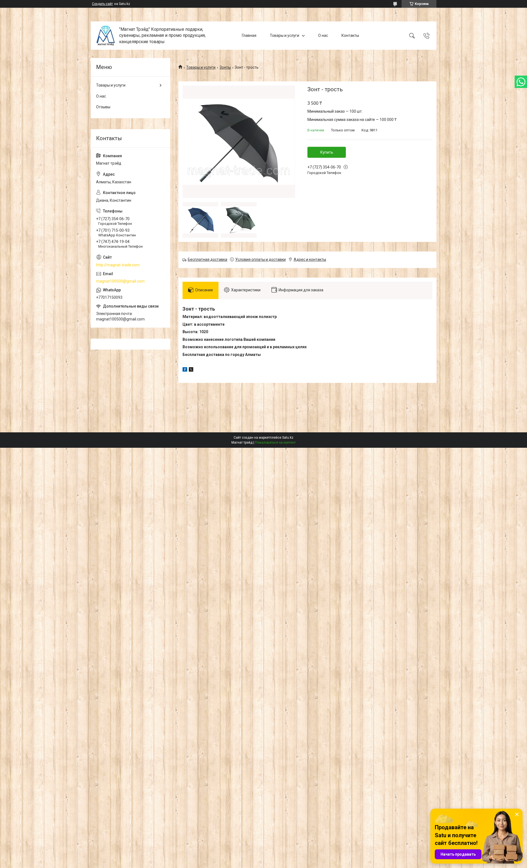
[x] (191, 370)
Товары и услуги (284, 35)
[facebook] (185, 370)
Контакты (350, 35)
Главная (249, 35)
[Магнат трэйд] (105, 36)
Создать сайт (102, 4)
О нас (323, 35)
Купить (326, 152)
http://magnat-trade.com (118, 265)
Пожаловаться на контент (275, 442)
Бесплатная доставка (207, 259)
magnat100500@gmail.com (120, 281)
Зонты (225, 67)
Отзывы (103, 107)
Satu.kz (287, 437)
